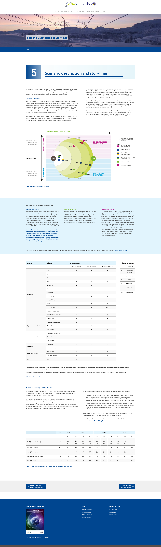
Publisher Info (113, 509)
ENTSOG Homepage (87, 509)
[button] (36, 486)
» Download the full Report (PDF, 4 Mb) (37, 537)
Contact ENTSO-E (86, 517)
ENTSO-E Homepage (87, 514)
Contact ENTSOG (86, 512)
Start (27, 49)
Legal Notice (112, 512)
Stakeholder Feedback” (121, 250)
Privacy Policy (113, 514)
